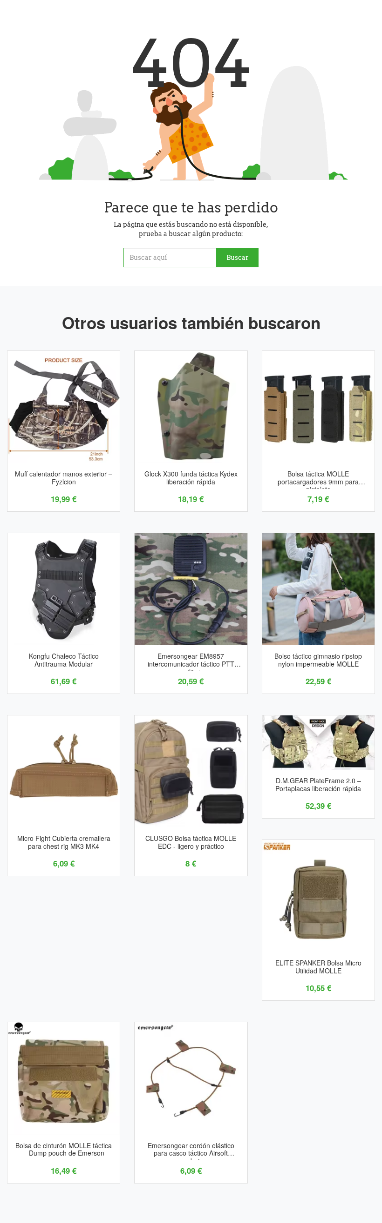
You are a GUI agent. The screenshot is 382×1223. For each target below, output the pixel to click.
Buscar (237, 257)
